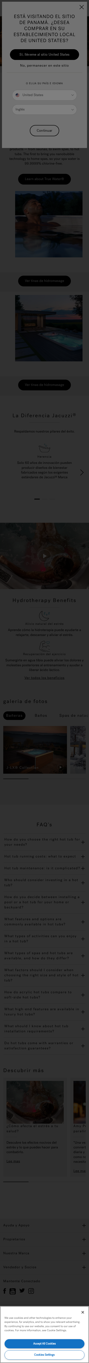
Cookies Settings (44, 1355)
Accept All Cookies (44, 1343)
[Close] (82, 1312)
